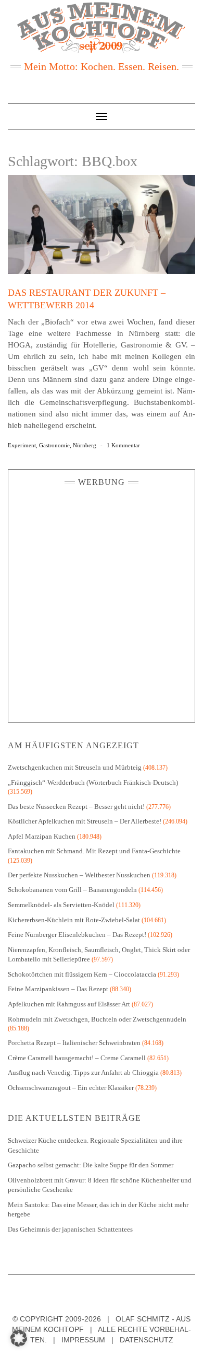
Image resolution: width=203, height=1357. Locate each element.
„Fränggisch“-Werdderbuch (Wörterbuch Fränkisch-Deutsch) (93, 782)
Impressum (83, 1340)
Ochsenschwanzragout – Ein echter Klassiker (71, 1088)
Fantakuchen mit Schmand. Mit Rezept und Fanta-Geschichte (94, 851)
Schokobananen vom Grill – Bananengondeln (72, 890)
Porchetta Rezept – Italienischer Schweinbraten (74, 1043)
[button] (18, 1338)
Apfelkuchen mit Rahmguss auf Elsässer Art (69, 1004)
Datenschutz (146, 1340)
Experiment (22, 445)
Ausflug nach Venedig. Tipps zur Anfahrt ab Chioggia (83, 1072)
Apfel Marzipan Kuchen (41, 836)
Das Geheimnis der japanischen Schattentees (70, 1229)
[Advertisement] (101, 602)
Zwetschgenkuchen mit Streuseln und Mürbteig (75, 767)
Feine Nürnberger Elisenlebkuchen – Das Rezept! (77, 934)
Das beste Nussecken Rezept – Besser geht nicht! (76, 806)
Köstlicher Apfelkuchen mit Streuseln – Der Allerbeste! (84, 821)
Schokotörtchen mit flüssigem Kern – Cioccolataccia (82, 974)
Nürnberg (84, 445)
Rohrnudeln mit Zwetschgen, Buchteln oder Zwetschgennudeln (97, 1019)
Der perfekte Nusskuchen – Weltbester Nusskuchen (79, 875)
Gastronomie (54, 445)
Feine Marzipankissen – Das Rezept (58, 989)
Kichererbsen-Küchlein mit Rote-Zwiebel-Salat (74, 920)
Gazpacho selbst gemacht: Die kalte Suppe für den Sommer (90, 1165)
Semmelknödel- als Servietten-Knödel (61, 905)
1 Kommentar (123, 445)
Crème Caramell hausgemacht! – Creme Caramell (77, 1058)
